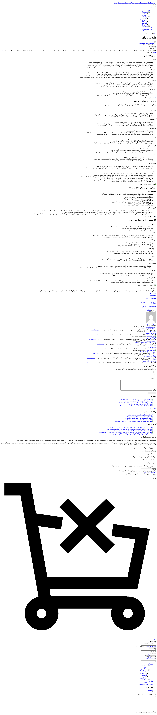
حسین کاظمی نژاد (151, 323)
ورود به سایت (153, 648)
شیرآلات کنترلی (152, 347)
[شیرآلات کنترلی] (151, 345)
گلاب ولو (144, 23)
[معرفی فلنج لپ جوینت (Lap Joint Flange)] (151, 341)
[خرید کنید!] (153, 408)
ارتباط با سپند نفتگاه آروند (146, 30)
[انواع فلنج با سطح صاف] (150, 355)
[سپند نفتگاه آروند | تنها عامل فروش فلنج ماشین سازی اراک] (151, 658)
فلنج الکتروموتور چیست (149, 337)
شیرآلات (142, 16)
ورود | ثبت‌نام (152, 7)
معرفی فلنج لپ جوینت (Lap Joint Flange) (145, 342)
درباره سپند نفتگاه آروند (146, 29)
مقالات (151, 27)
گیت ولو (144, 21)
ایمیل (154, 375)
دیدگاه (154, 390)
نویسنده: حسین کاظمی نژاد (146, 43)
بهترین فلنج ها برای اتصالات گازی (147, 351)
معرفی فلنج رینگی (151, 333)
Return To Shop (152, 639)
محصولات (150, 10)
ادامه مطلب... (95, 330)
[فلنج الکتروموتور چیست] (151, 336)
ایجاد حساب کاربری (151, 656)
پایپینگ (143, 26)
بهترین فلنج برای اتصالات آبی (148, 328)
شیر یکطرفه (143, 24)
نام (155, 372)
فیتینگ (143, 12)
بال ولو (145, 18)
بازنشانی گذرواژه (151, 646)
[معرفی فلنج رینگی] (152, 331)
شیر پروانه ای (143, 20)
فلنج (145, 13)
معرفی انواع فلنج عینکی (149, 361)
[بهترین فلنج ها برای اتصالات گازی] (150, 350)
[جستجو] (155, 6)
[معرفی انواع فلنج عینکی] (152, 359)
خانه (155, 33)
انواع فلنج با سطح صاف (150, 356)
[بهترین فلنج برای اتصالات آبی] (151, 327)
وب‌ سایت (153, 378)
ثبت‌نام (154, 469)
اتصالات (144, 15)
